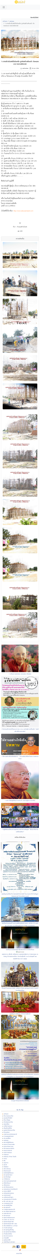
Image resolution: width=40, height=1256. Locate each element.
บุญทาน (6, 1163)
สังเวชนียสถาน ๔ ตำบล (10, 1226)
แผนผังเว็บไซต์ (8, 1118)
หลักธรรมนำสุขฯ (8, 1197)
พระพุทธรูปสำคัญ (9, 1230)
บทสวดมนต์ (7, 1195)
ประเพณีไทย (7, 1138)
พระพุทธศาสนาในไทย (10, 1232)
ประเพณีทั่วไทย (8, 1205)
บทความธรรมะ (8, 1152)
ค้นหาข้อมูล (7, 1120)
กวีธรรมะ (6, 1154)
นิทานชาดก (7, 1215)
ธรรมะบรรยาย (8, 1150)
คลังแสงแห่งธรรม (9, 1193)
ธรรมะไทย (19, 1253)
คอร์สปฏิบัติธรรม (8, 1173)
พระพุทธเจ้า (7, 1207)
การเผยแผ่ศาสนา (9, 1136)
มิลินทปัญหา (7, 1183)
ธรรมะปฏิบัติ (7, 1191)
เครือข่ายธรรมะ (8, 1126)
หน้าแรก (5, 21)
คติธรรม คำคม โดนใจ (10, 1156)
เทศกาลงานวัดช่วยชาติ (10, 1134)
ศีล (4, 1161)
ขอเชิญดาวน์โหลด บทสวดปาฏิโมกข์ (20, 1014)
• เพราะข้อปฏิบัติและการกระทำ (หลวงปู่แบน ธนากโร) (20, 800)
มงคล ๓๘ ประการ (9, 1220)
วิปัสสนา (6, 1167)
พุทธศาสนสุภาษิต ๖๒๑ (10, 1224)
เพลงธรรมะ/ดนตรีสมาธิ (10, 1189)
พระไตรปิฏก (7, 1177)
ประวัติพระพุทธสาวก (9, 1211)
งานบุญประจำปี (8, 1203)
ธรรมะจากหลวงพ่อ (9, 1144)
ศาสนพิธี (6, 1238)
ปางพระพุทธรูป (8, 1228)
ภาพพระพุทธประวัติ (9, 1209)
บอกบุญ (11, 21)
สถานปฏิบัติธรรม (8, 1142)
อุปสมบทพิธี (7, 1240)
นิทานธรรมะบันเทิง (9, 1148)
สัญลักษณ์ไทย (8, 1128)
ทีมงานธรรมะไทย (8, 1116)
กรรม (5, 1159)
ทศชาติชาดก (7, 1213)
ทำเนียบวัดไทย (8, 1234)
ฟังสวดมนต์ (7, 1171)
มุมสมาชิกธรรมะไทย (9, 1130)
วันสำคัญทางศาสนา (9, 1242)
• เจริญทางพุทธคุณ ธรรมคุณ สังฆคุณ (20, 674)
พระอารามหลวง (8, 1236)
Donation (7, 1132)
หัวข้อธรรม (7, 1179)
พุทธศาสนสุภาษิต (9, 1222)
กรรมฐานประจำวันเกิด (10, 1199)
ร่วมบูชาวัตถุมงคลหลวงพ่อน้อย (20, 1101)
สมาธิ (5, 1165)
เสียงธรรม (7, 1185)
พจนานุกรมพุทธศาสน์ (10, 1181)
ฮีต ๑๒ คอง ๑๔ (8, 1201)
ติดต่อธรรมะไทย (8, 1122)
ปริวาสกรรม (7, 1169)
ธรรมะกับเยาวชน (8, 1146)
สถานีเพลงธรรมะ (8, 1187)
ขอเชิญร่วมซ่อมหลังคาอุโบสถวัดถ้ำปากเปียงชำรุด (20, 949)
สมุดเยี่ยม (6, 1124)
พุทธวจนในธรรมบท (9, 1217)
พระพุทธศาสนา (8, 1175)
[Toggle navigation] (3, 7)
